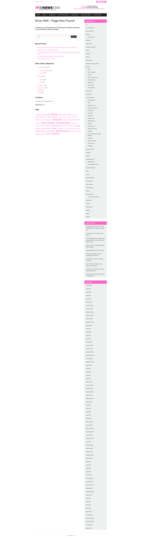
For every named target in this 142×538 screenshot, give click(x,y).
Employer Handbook (44, 70)
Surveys (88, 203)
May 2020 (88, 468)
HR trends (64, 125)
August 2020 (89, 458)
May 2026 (88, 295)
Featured (57, 119)
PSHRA (39, 90)
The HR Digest (91, 87)
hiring (78, 119)
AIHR (41, 82)
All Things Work (91, 100)
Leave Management (90, 167)
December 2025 (90, 312)
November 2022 (90, 431)
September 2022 (90, 438)
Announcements (41, 87)
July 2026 (88, 288)
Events (87, 50)
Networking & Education (46, 128)
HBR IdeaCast (91, 161)
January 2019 (89, 514)
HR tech (47, 125)
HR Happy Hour (91, 126)
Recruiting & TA (89, 194)
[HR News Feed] (48, 10)
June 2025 (88, 332)
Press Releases (89, 187)
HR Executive (89, 60)
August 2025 (89, 325)
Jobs (71, 125)
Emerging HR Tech (40, 116)
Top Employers (91, 37)
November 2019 (90, 485)
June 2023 (88, 408)
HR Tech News (97, 15)
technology (73, 131)
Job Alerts (88, 152)
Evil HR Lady (91, 110)
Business (88, 34)
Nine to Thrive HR (92, 140)
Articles (54, 114)
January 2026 (89, 308)
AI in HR (47, 114)
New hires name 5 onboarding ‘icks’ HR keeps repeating (51, 56)
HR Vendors (89, 94)
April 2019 (88, 508)
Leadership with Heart (93, 164)
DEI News (88, 40)
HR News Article (63, 123)
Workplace (55, 133)
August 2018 (89, 528)
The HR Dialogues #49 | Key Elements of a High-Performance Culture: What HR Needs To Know (95, 240)
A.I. (87, 24)
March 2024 (89, 381)
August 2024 (89, 365)
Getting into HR (72, 119)
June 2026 (88, 292)
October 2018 (89, 524)
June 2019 (88, 501)
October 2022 (89, 435)
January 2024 (89, 388)
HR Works (90, 131)
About (44, 15)
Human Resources (42, 67)
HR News (40, 76)
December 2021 (90, 445)
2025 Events (75, 15)
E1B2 (89, 102)
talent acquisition (77, 128)
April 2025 (88, 338)
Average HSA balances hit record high (46, 58)
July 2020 (88, 461)
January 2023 (89, 425)
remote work (66, 128)
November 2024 (90, 355)
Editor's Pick (89, 43)
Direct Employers (92, 72)
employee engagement (51, 116)
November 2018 (90, 521)
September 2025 (90, 322)
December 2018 (90, 518)
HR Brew (42, 79)
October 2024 (89, 358)
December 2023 (90, 391)
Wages (87, 213)
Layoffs (87, 155)
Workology (90, 146)
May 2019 (88, 504)
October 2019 (89, 488)
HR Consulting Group (93, 77)
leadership (77, 125)
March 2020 (89, 475)
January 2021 (89, 451)
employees (69, 116)
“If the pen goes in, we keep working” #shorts (48, 49)
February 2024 (89, 385)
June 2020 (88, 465)
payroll (87, 174)
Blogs (64, 114)
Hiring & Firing (38, 123)
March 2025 (89, 342)
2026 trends (37, 114)
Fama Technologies (48, 119)
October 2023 (89, 395)
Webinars (88, 216)
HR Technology (56, 125)
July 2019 (88, 498)
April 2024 (88, 378)
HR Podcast (89, 91)
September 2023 (90, 398)
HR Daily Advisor (91, 79)
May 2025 (88, 335)
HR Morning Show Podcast (92, 63)
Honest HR (90, 113)
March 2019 (89, 511)
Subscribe (52, 15)
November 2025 (90, 315)
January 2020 (89, 481)
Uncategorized (41, 85)
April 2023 (88, 415)
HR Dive (88, 57)
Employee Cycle (91, 105)
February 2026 (89, 305)
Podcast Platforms (90, 177)
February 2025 (89, 345)
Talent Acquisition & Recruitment (45, 131)
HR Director (90, 82)
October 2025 (89, 318)
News (54, 128)
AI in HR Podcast (90, 27)
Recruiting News (85, 15)
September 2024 (90, 362)
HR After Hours (91, 118)
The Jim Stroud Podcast (93, 196)
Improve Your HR (90, 149)
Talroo (85, 6)
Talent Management (63, 131)
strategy (72, 128)
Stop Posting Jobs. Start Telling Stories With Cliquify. (90, 8)
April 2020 (88, 471)
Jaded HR (90, 138)
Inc (68, 125)
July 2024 (88, 368)
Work (48, 133)
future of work (65, 119)
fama (42, 119)
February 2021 (89, 448)
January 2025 (89, 348)
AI (42, 114)
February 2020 (89, 478)
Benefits (60, 114)
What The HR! (91, 143)
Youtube (100, 2)
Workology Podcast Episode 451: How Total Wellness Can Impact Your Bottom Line (57, 47)
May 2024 (88, 375)
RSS (102, 2)
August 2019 (89, 495)
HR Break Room (91, 120)
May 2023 (88, 411)
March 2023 (89, 418)
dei (75, 114)
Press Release (60, 128)
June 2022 (88, 441)
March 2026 (89, 302)
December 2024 (90, 352)
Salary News (89, 200)
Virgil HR (40, 92)
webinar (43, 133)
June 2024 (88, 372)
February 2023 (89, 421)
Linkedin (97, 2)
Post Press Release (63, 15)
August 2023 (89, 401)
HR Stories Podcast (92, 128)
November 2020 (90, 455)
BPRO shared (70, 114)
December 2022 (90, 428)
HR (43, 122)
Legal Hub (37, 128)
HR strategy (73, 123)
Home (38, 15)
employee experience (62, 116)
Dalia (83, 7)
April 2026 (88, 298)
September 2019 (90, 491)
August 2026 (89, 285)
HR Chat (42, 73)
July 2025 (88, 328)
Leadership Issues (90, 159)
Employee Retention (90, 47)
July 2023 (88, 405)
